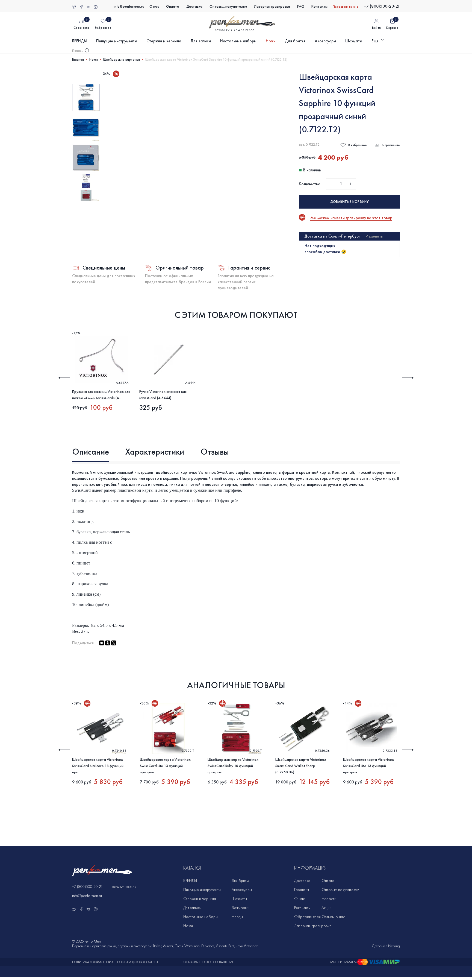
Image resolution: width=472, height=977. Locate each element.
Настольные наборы (238, 41)
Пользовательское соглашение (207, 962)
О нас (154, 6)
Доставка (194, 6)
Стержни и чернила (163, 41)
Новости (328, 898)
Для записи (200, 41)
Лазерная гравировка (272, 6)
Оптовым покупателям (228, 6)
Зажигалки (240, 907)
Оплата (172, 6)
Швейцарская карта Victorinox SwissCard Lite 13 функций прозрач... (165, 765)
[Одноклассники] (107, 642)
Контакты (319, 6)
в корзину (349, 201)
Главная (78, 59)
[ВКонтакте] (101, 642)
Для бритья (295, 41)
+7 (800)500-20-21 (382, 6)
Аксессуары (325, 41)
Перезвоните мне (345, 6)
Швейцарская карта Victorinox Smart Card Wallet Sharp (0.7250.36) (300, 765)
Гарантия (301, 889)
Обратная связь (307, 916)
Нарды (237, 916)
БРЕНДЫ (79, 41)
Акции (326, 907)
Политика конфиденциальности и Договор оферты (115, 962)
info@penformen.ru (129, 6)
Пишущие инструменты (116, 41)
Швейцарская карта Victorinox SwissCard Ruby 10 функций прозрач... (233, 765)
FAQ (300, 6)
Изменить (374, 236)
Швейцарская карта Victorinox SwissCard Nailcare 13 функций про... (97, 765)
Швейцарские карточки (121, 59)
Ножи (271, 41)
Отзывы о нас (333, 916)
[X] (113, 642)
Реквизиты (302, 907)
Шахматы (353, 41)
